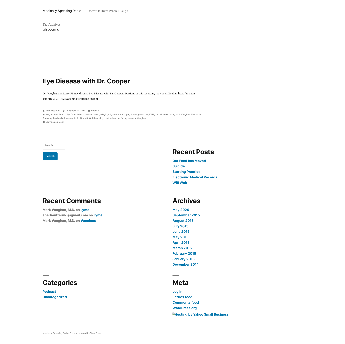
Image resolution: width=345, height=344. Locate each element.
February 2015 (184, 253)
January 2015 (183, 259)
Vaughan (141, 118)
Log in (177, 292)
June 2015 (180, 232)
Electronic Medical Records (194, 177)
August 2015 (183, 221)
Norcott (84, 118)
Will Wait (179, 183)
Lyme (85, 210)
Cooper (125, 114)
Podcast (95, 110)
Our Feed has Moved (189, 161)
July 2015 (180, 226)
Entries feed (182, 297)
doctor (134, 114)
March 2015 (182, 248)
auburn (54, 114)
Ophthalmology (96, 118)
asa (47, 114)
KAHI (151, 114)
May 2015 (180, 237)
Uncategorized (55, 297)
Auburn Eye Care (67, 114)
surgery (132, 118)
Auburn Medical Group (88, 114)
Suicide (178, 166)
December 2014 (185, 264)
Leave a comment (55, 122)
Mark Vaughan (182, 114)
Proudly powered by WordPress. (86, 333)
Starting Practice (186, 172)
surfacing (122, 118)
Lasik (171, 114)
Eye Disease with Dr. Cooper (86, 81)
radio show (111, 118)
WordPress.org (184, 308)
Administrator (53, 110)
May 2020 (180, 210)
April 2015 (180, 243)
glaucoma (143, 114)
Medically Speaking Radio (62, 11)
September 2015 (186, 215)
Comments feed (185, 302)
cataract (117, 114)
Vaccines (88, 221)
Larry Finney (162, 114)
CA (109, 114)
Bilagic (103, 114)
